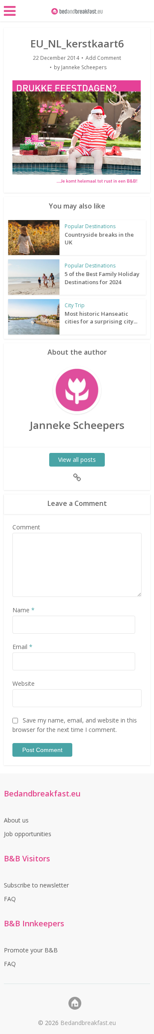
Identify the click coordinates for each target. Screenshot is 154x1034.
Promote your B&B (31, 950)
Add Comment (103, 58)
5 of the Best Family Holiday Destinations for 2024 (102, 277)
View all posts (77, 459)
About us (16, 820)
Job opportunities (27, 834)
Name (23, 610)
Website (23, 683)
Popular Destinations (90, 226)
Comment (26, 527)
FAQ (10, 899)
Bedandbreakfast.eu (88, 1023)
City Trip (75, 305)
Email (22, 647)
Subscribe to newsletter (36, 885)
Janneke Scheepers (84, 67)
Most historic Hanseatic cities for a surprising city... (101, 317)
